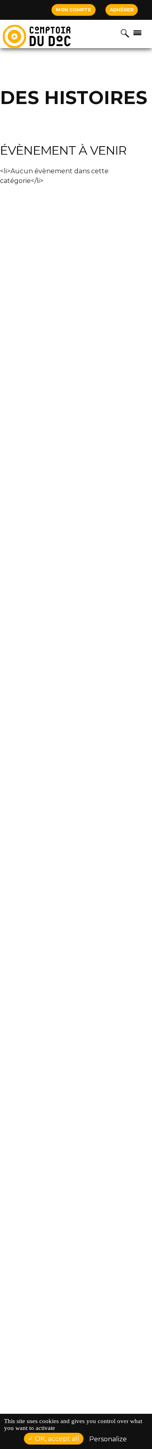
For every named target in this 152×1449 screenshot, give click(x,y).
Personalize (108, 1439)
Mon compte (73, 10)
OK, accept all (56, 1439)
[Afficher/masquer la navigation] (137, 32)
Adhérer (121, 10)
